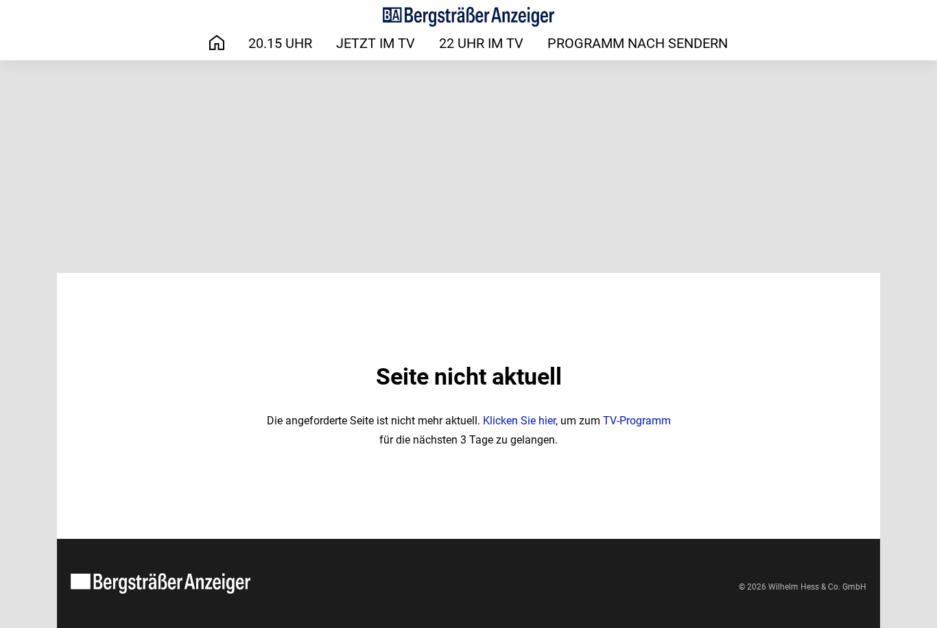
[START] (216, 43)
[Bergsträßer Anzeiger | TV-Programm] (468, 17)
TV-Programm (637, 420)
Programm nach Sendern (637, 43)
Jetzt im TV (375, 43)
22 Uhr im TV (481, 43)
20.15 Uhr (280, 43)
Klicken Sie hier (519, 420)
